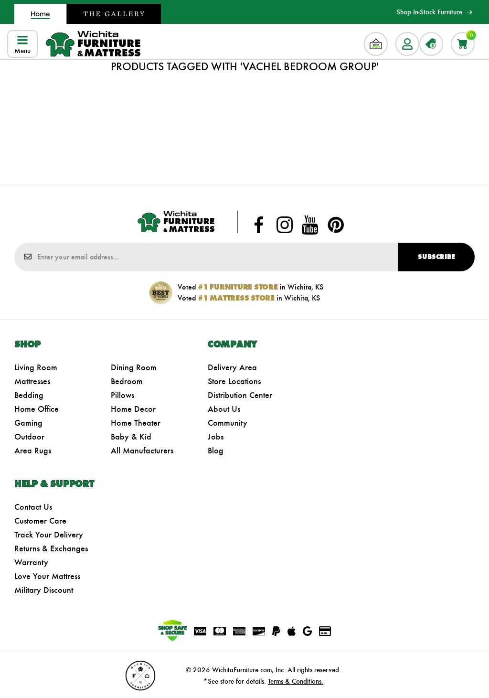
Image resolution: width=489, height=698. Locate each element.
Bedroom (127, 381)
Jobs (215, 436)
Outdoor (29, 436)
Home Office (36, 409)
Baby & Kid (131, 436)
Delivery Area (232, 367)
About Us (224, 409)
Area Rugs (32, 450)
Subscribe (436, 257)
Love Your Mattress (47, 576)
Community (227, 423)
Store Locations (234, 381)
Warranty (31, 562)
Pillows (122, 395)
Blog (215, 450)
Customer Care (40, 520)
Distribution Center (240, 395)
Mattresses (32, 381)
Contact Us (33, 507)
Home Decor (133, 409)
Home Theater (135, 423)
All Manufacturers (142, 450)
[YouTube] (309, 225)
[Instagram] (284, 225)
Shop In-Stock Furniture (429, 12)
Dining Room (134, 367)
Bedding (28, 395)
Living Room (35, 367)
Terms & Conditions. (295, 681)
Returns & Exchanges (51, 548)
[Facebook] (258, 225)
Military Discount (43, 590)
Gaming (28, 423)
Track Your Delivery (48, 534)
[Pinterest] (335, 225)
